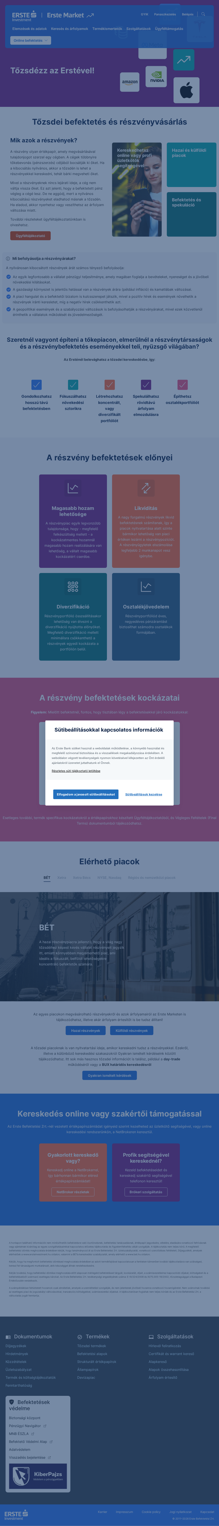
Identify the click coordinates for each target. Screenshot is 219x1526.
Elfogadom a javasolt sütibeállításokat (86, 794)
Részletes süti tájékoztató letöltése (76, 771)
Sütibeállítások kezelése (143, 794)
